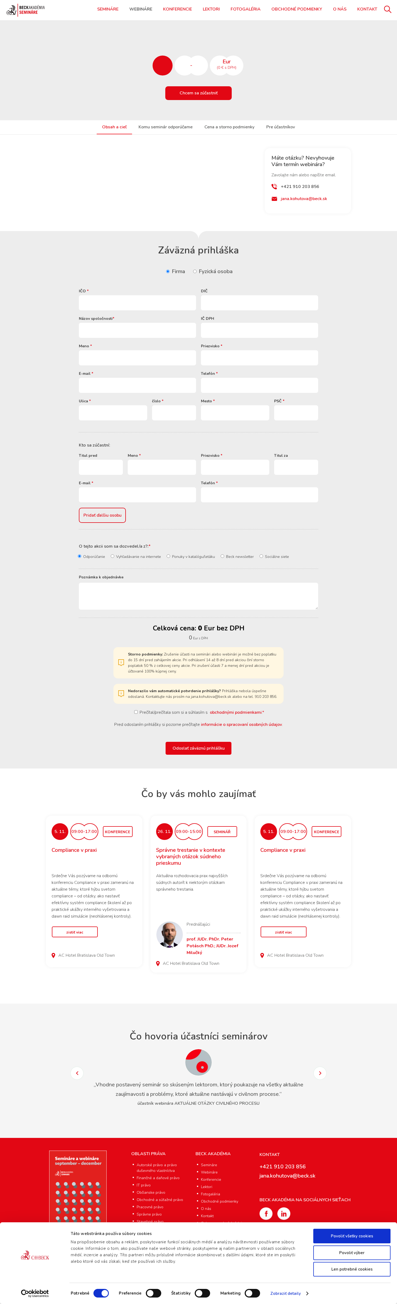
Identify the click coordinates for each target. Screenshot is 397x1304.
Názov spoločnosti (96, 318)
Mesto (208, 401)
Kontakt (367, 9)
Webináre (140, 9)
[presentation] (77, 1073)
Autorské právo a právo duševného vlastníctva (157, 1167)
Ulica (85, 401)
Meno (85, 346)
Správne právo (149, 1214)
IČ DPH (207, 318)
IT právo (144, 1185)
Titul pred (88, 455)
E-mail (86, 373)
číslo (157, 401)
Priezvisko (211, 346)
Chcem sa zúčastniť (199, 93)
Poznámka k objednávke (101, 577)
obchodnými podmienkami (236, 712)
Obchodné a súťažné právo (160, 1199)
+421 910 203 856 (300, 187)
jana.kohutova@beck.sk (304, 199)
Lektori (211, 9)
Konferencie (177, 9)
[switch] (153, 1293)
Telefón (209, 373)
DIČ (204, 291)
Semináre (108, 9)
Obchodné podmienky (296, 9)
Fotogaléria (246, 9)
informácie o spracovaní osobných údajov (241, 725)
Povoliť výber (352, 1252)
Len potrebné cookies (352, 1269)
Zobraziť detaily (285, 1293)
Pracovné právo (150, 1207)
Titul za (281, 455)
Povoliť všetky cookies (352, 1236)
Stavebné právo (150, 1221)
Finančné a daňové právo (158, 1178)
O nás (339, 9)
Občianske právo (151, 1192)
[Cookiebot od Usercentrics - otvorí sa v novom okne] (35, 1293)
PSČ (279, 401)
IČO (84, 291)
